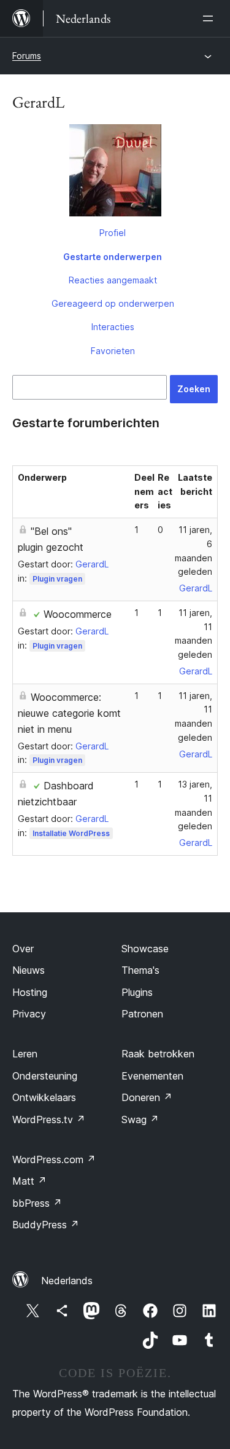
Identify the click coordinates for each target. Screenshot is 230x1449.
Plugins (137, 992)
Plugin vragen (57, 578)
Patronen (142, 1014)
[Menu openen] (210, 18)
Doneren (146, 1097)
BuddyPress (45, 1224)
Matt (29, 1181)
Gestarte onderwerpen (112, 256)
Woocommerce (78, 614)
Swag (140, 1119)
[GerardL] (115, 172)
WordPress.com (54, 1159)
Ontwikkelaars (44, 1097)
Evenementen (152, 1076)
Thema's (140, 970)
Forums (26, 55)
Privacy (29, 1014)
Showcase (145, 948)
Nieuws (28, 970)
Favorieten (113, 350)
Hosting (29, 992)
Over (23, 948)
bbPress (37, 1203)
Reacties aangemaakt (113, 280)
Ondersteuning (44, 1076)
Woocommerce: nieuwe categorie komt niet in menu (69, 713)
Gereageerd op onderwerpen (113, 303)
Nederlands (67, 1280)
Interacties (112, 327)
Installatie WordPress (71, 833)
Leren (24, 1054)
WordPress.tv (48, 1119)
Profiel (112, 232)
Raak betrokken (157, 1054)
